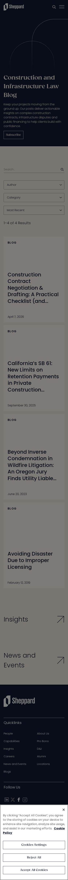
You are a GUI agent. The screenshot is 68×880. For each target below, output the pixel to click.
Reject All (34, 857)
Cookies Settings (34, 845)
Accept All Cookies (34, 870)
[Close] (64, 810)
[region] (34, 842)
